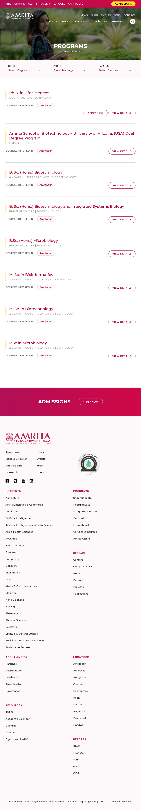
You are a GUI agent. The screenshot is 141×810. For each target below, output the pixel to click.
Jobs (117, 15)
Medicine (11, 592)
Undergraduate (82, 497)
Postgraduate (81, 504)
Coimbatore (80, 690)
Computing (12, 558)
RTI (107, 801)
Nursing (10, 606)
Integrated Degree (85, 511)
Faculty (45, 3)
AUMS (9, 712)
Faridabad (79, 718)
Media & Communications (21, 586)
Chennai (78, 684)
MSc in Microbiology (28, 343)
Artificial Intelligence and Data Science (29, 525)
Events (106, 15)
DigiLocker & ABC (17, 739)
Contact (129, 15)
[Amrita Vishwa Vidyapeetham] (20, 16)
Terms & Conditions (122, 801)
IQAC (76, 745)
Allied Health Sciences (19, 531)
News (84, 15)
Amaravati (79, 670)
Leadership (12, 677)
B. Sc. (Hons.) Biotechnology (35, 172)
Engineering (13, 572)
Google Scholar (82, 566)
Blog (94, 15)
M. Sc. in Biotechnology (31, 309)
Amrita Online (81, 538)
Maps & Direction (17, 458)
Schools (59, 3)
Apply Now (96, 113)
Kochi (76, 697)
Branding (11, 725)
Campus (104, 66)
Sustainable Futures (18, 647)
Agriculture (12, 497)
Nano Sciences (15, 599)
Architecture (13, 511)
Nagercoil (79, 711)
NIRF (76, 759)
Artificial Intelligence (18, 518)
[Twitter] (15, 481)
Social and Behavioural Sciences (25, 640)
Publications (80, 593)
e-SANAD (12, 732)
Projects (78, 586)
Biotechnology (15, 545)
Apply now (12, 452)
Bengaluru (79, 677)
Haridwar (78, 724)
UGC (75, 766)
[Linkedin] (31, 481)
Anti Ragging (14, 465)
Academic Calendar (18, 718)
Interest (59, 66)
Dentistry (11, 565)
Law (8, 579)
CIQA (76, 773)
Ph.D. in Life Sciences (29, 93)
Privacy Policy (56, 801)
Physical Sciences (16, 620)
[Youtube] (23, 481)
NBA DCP (79, 752)
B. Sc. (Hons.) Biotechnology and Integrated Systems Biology (66, 206)
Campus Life (75, 3)
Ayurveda (11, 538)
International (15, 3)
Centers (78, 559)
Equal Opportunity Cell (91, 801)
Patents (78, 580)
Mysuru (77, 704)
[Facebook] (7, 481)
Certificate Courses (85, 531)
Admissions (123, 3)
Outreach (12, 472)
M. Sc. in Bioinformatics (31, 275)
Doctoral (78, 518)
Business (11, 552)
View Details (122, 113)
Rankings (11, 663)
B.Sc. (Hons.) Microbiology (33, 240)
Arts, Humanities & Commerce (24, 504)
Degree (13, 66)
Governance (13, 690)
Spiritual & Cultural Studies (22, 633)
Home (62, 51)
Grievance (72, 801)
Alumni (32, 3)
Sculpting (11, 626)
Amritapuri (45, 105)
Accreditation (14, 670)
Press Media (13, 684)
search (132, 21)
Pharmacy (12, 613)
